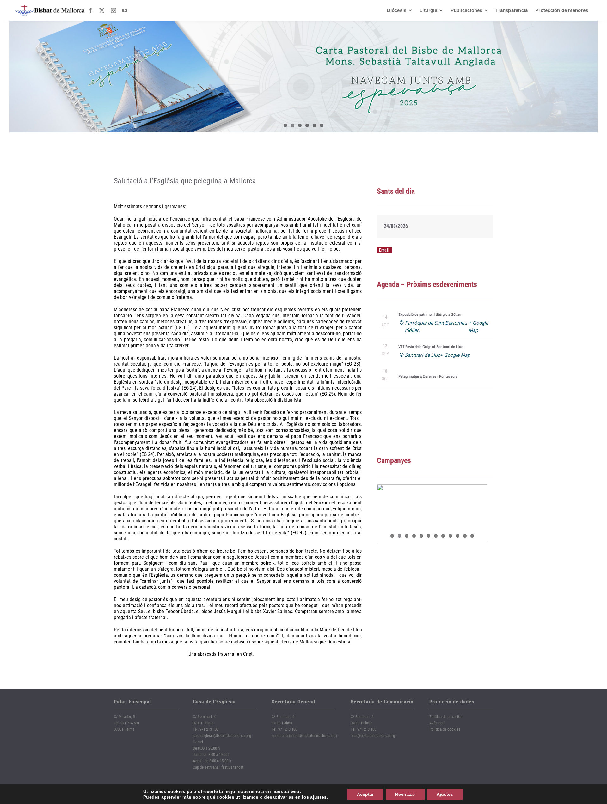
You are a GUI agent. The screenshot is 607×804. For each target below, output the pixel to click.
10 (457, 536)
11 (465, 536)
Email (384, 250)
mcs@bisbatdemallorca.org (373, 735)
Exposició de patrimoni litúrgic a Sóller (429, 314)
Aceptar (365, 794)
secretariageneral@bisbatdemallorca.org (304, 735)
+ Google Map (455, 355)
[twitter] (101, 10)
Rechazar (405, 794)
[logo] (50, 7)
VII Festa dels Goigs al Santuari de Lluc (430, 347)
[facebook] (90, 10)
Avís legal (437, 723)
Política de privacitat (446, 716)
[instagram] (113, 10)
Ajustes (445, 794)
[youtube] (124, 10)
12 (472, 536)
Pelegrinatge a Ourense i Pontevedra (427, 376)
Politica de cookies (444, 729)
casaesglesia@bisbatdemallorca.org (222, 735)
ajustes (318, 797)
